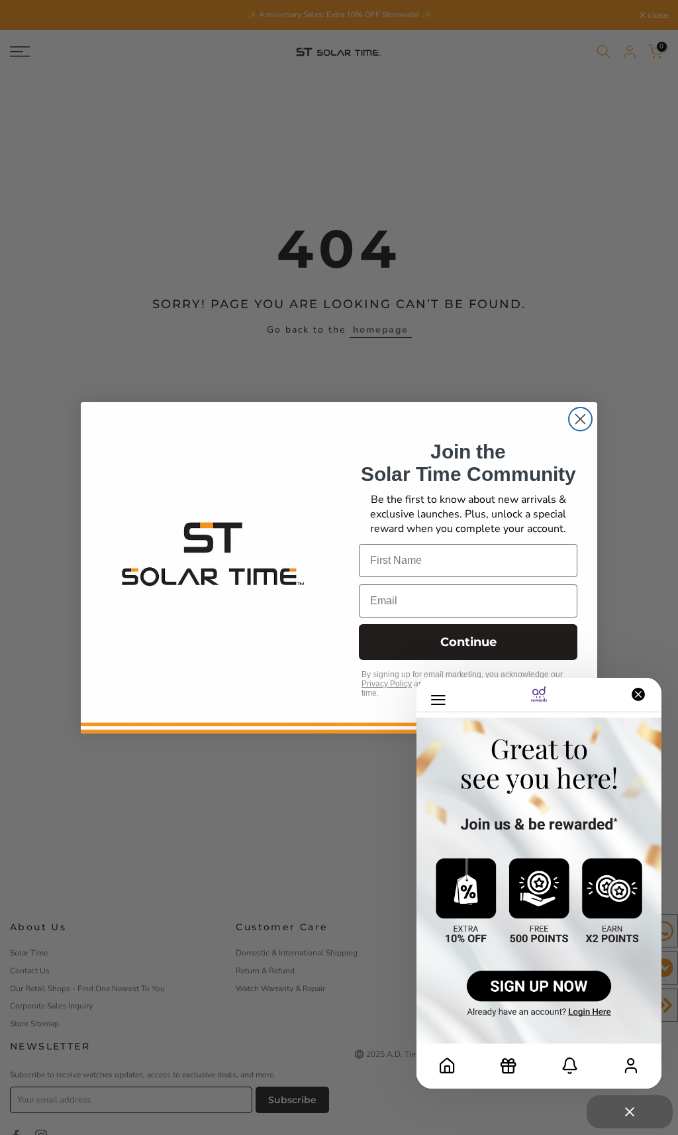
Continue (468, 642)
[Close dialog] (580, 419)
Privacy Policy (387, 683)
